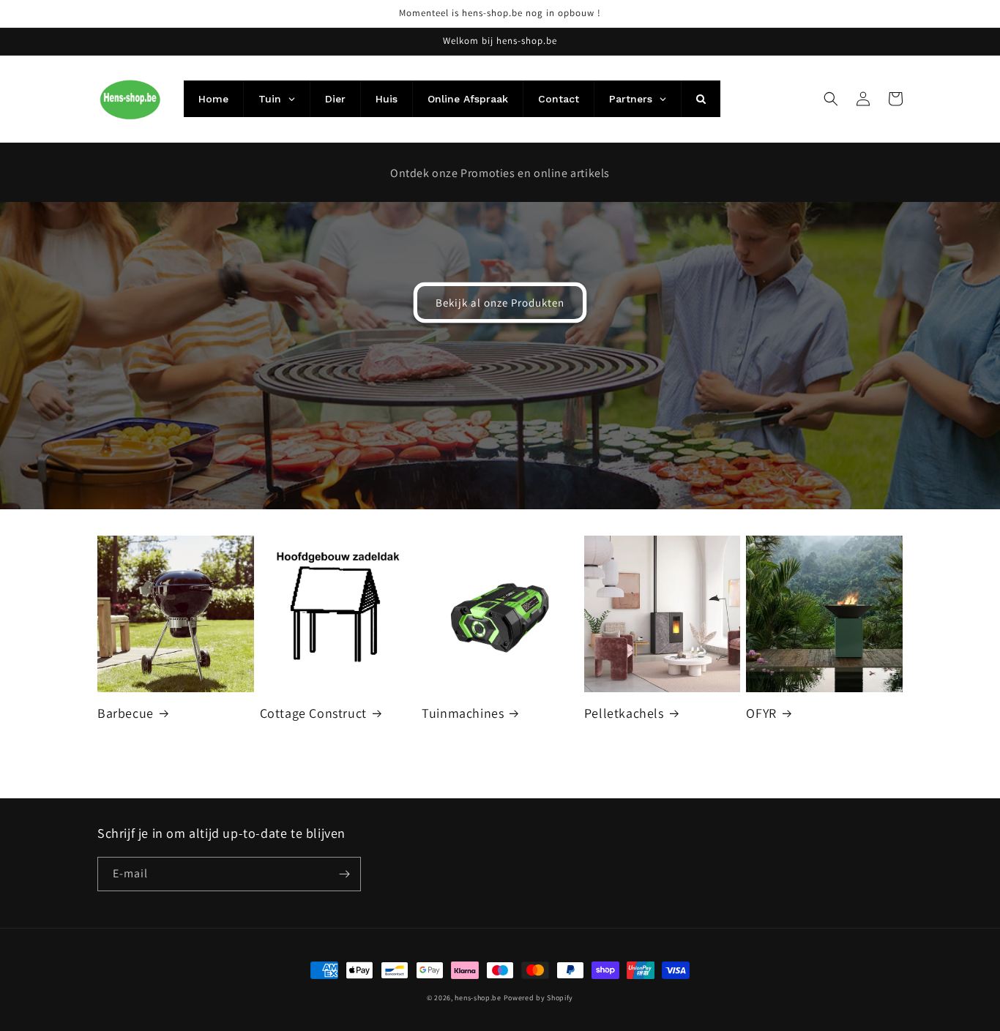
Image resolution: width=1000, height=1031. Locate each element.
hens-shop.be (478, 997)
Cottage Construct (313, 713)
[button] (831, 99)
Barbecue (125, 713)
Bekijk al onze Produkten (500, 303)
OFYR (761, 713)
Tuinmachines (463, 713)
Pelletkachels (624, 713)
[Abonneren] (344, 874)
